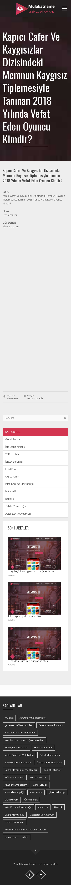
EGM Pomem (12, 469)
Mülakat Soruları (38, 777)
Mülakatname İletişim (16, 785)
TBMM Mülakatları (43, 747)
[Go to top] (35, 850)
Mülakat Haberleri (52, 770)
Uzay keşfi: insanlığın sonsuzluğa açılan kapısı (33, 571)
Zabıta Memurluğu (15, 506)
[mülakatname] (35, 8)
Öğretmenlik (12, 476)
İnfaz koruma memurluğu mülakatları (24, 740)
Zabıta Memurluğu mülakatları (21, 770)
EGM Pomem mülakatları (18, 762)
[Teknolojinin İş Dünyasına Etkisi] (34, 598)
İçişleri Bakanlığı (14, 461)
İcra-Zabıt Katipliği (35, 398)
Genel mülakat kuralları (51, 725)
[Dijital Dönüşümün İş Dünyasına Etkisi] (34, 643)
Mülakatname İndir (14, 777)
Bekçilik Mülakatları (50, 755)
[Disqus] (35, 343)
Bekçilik (9, 499)
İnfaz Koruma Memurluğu (19, 484)
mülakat (9, 717)
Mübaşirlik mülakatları (16, 747)
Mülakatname (12, 398)
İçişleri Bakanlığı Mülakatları (19, 755)
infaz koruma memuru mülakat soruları (25, 829)
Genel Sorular (13, 439)
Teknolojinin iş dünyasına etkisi (25, 616)
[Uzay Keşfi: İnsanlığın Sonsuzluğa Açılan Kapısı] (34, 553)
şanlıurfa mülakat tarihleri (32, 717)
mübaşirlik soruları (14, 822)
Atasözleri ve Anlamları (18, 513)
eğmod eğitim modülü (16, 837)
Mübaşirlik (11, 491)
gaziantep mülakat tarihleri (19, 725)
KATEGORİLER (13, 432)
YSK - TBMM (12, 454)
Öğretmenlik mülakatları (49, 762)
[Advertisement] (35, 263)
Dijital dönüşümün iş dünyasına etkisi (28, 661)
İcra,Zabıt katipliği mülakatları (20, 732)
